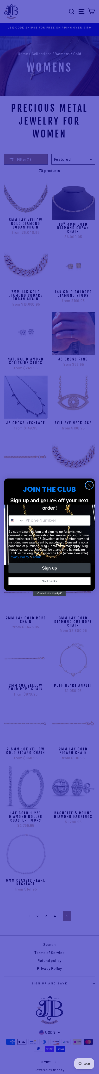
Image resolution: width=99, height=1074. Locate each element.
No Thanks (49, 581)
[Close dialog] (89, 485)
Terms (37, 556)
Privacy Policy (18, 556)
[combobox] (16, 520)
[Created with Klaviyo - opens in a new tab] (49, 593)
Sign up (49, 568)
